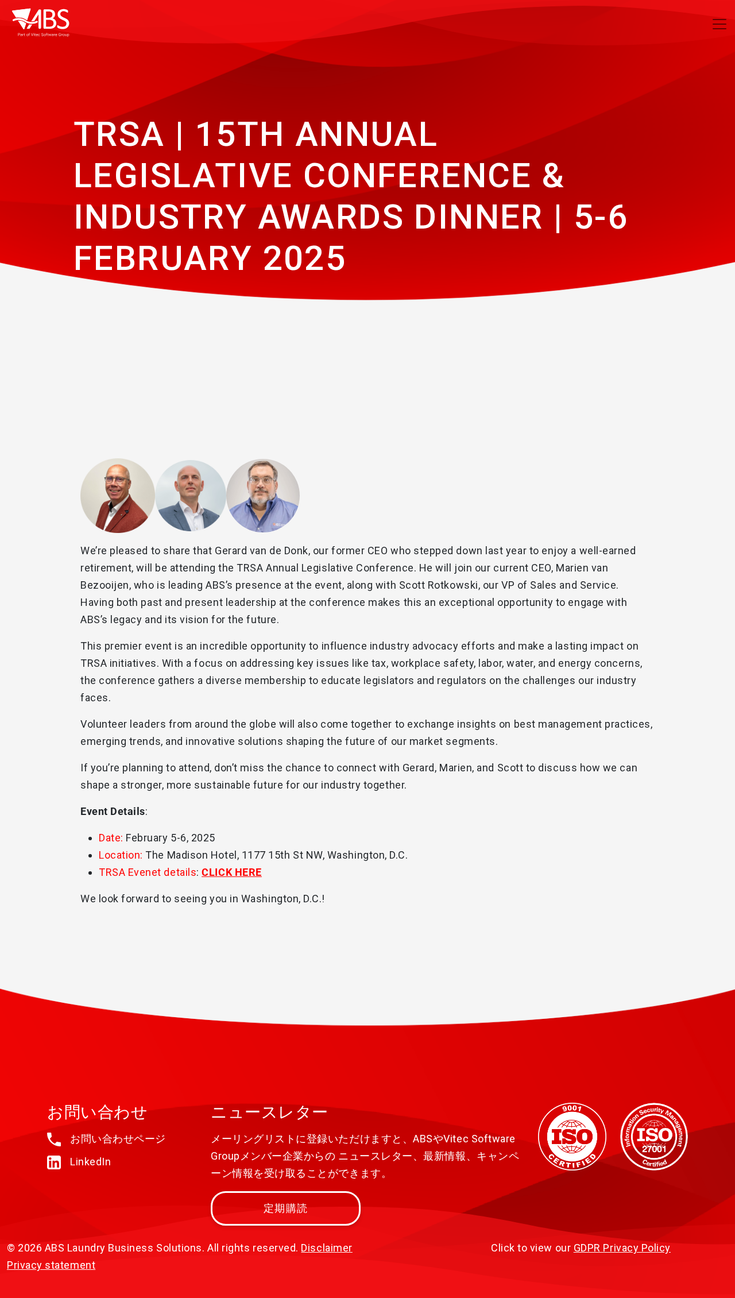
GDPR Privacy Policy (622, 1248)
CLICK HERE (231, 872)
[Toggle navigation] (719, 24)
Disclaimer (326, 1248)
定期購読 (286, 1208)
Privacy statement (51, 1265)
